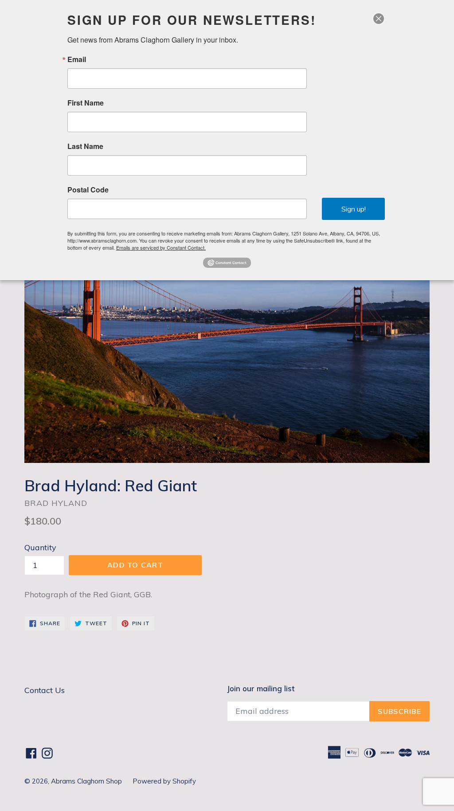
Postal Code (88, 189)
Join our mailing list (260, 688)
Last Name (85, 146)
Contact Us (44, 690)
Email (76, 59)
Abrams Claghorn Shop (87, 781)
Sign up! (353, 208)
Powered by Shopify (164, 781)
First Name (85, 102)
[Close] (378, 18)
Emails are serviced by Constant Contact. (161, 247)
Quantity (40, 547)
